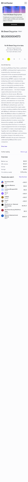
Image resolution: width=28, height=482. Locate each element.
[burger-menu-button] (25, 3)
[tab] (3, 59)
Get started (14, 24)
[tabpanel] (10, 37)
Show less (4, 146)
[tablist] (14, 59)
